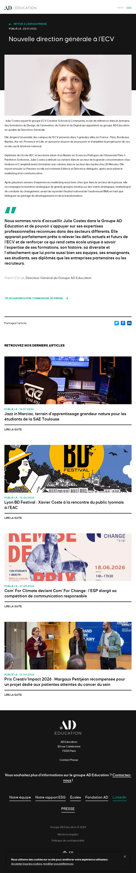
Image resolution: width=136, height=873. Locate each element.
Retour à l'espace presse (30, 24)
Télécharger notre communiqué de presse (34, 298)
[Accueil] (68, 8)
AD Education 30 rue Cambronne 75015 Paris (69, 746)
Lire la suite (13, 429)
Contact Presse (69, 760)
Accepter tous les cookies (26, 863)
